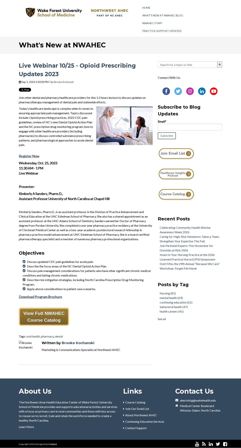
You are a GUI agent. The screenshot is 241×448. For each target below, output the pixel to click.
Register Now (29, 156)
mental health (171, 298)
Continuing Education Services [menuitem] (144, 421)
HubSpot (52, 444)
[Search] (219, 64)
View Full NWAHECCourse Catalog (44, 317)
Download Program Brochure (40, 297)
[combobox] (187, 64)
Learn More (26, 427)
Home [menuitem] (146, 7)
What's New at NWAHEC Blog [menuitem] (162, 15)
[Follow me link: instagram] (230, 444)
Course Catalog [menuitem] (135, 402)
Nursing (168, 293)
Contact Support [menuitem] (136, 428)
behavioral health (174, 307)
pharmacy (47, 336)
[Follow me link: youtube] (197, 444)
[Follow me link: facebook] (225, 444)
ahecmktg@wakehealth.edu (198, 400)
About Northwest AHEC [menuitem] (141, 415)
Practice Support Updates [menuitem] (162, 30)
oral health (33, 336)
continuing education (176, 302)
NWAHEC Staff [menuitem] (152, 23)
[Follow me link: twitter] (218, 444)
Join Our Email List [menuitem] (137, 408)
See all (162, 319)
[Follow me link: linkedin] (210, 444)
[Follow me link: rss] (204, 444)
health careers (172, 311)
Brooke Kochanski (64, 81)
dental (59, 336)
